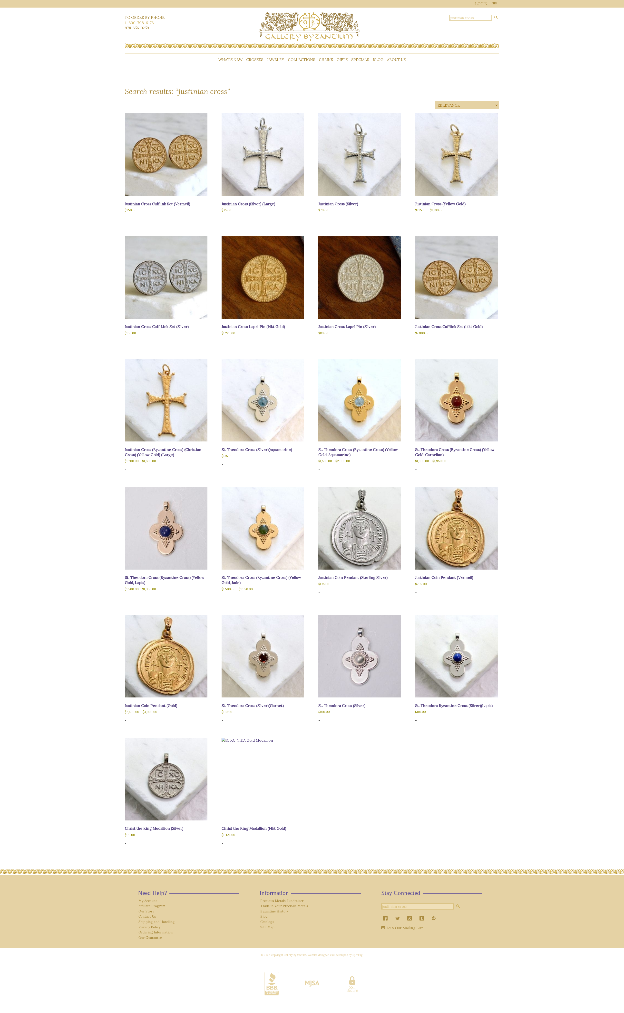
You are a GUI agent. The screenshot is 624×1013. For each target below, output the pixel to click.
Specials (360, 59)
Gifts (342, 59)
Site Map (267, 927)
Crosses (254, 59)
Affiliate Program (151, 906)
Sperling (357, 955)
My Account (147, 901)
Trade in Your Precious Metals (284, 906)
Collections (301, 59)
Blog (378, 59)
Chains (326, 59)
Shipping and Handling (156, 922)
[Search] (496, 18)
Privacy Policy (149, 927)
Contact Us (147, 916)
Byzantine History (274, 911)
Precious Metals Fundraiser (281, 901)
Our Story (146, 911)
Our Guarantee (150, 937)
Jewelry (275, 59)
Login (481, 3)
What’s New (230, 59)
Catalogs (267, 922)
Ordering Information (155, 932)
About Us (396, 59)
